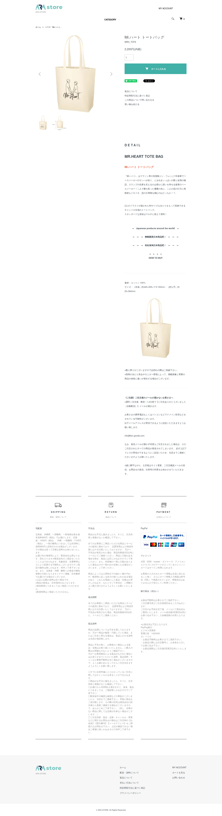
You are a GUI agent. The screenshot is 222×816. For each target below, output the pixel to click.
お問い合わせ (178, 777)
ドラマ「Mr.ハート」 (53, 27)
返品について (131, 91)
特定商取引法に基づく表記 (137, 95)
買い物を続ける (132, 104)
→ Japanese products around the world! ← (155, 228)
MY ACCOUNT (166, 8)
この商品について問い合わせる (139, 99)
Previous (40, 74)
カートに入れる (158, 68)
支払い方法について (129, 782)
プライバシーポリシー (130, 792)
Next (111, 74)
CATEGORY (110, 19)
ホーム (38, 27)
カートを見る (178, 772)
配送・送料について (129, 772)
